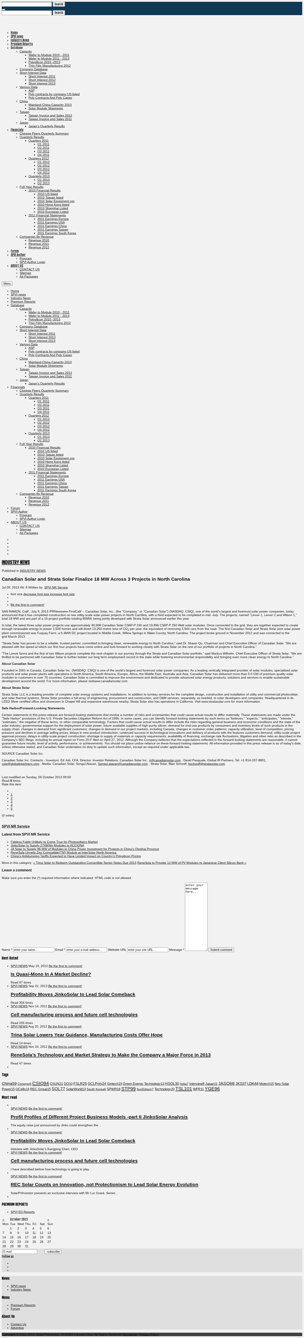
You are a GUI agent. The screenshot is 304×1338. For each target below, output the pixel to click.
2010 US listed (47, 451)
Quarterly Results (32, 394)
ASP (31, 348)
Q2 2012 (43, 422)
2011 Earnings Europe (53, 476)
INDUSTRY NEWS (16, 562)
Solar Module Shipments (45, 365)
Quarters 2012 (38, 415)
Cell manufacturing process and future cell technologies (74, 1014)
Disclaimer (130, 1334)
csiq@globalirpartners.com (20, 764)
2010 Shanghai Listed (52, 465)
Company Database (34, 326)
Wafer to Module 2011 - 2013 (48, 316)
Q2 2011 (43, 405)
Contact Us (18, 1324)
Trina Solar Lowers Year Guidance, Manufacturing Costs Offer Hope (87, 1034)
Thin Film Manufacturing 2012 (49, 323)
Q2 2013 (43, 440)
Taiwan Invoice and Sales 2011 (50, 376)
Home (15, 291)
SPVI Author (19, 511)
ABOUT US (18, 522)
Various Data (29, 344)
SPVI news (18, 294)
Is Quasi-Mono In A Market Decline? (51, 974)
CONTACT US (30, 526)
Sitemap (25, 529)
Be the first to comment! (65, 966)
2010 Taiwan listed (50, 454)
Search (59, 4)
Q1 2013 (43, 437)
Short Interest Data (33, 330)
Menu (7, 283)
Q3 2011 (43, 408)
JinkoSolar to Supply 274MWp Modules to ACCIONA (47, 845)
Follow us (8, 1256)
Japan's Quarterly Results (46, 383)
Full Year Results (31, 444)
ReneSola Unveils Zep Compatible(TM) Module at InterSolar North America (63, 852)
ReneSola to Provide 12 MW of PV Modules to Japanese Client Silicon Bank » (191, 862)
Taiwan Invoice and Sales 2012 (50, 373)
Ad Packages (29, 533)
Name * (7, 949)
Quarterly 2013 (39, 433)
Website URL (117, 949)
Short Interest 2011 (41, 333)
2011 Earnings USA (51, 479)
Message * (176, 949)
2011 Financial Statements (47, 472)
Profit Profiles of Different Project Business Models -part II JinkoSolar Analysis (99, 1116)
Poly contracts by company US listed (54, 351)
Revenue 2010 (38, 497)
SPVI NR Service (56, 587)
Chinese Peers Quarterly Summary (44, 390)
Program (26, 515)
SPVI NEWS (19, 966)
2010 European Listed (53, 469)
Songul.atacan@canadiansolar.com (123, 764)
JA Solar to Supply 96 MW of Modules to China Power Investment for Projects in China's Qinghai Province (85, 849)
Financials (18, 387)
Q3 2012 (43, 426)
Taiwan (24, 369)
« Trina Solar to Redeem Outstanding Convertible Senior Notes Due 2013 (84, 862)
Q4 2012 (43, 429)
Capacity (26, 308)
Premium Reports (23, 301)
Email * (60, 949)
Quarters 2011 (38, 397)
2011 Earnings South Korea (56, 490)
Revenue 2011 (38, 501)
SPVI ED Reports (23, 1212)
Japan (24, 380)
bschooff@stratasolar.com (206, 764)
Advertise (17, 1328)
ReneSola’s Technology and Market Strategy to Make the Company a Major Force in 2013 (111, 1054)
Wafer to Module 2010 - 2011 (48, 312)
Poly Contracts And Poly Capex (50, 355)
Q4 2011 (43, 412)
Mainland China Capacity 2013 (50, 362)
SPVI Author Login (32, 518)
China (24, 358)
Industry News (21, 298)
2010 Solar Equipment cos (56, 458)
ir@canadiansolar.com (165, 760)
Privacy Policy (149, 1334)
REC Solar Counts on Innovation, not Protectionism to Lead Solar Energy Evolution (104, 1184)
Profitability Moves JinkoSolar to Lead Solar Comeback (73, 994)
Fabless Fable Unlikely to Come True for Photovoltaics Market (54, 842)
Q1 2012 (43, 419)
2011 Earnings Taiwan (52, 486)
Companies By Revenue (37, 494)
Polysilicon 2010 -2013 (44, 319)
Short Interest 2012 (42, 337)
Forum (15, 508)
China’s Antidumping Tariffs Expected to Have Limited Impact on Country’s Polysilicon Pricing (76, 856)
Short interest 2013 (41, 341)
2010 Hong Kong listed (53, 461)
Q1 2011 (43, 401)
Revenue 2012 (38, 504)
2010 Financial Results (44, 447)
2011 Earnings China (52, 483)
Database (17, 305)
